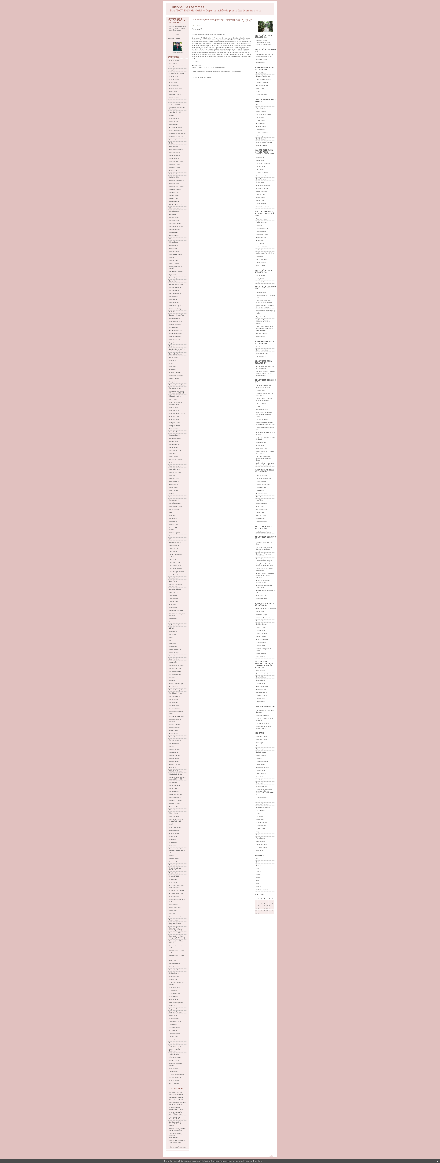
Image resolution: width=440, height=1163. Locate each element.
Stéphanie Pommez (175, 1012)
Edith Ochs (172, 312)
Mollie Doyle (173, 782)
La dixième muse (261, 798)
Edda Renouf (260, 170)
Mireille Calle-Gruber (175, 774)
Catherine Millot (174, 183)
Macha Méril (173, 662)
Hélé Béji (172, 475)
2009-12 (258, 880)
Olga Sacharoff (260, 194)
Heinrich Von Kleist (175, 472)
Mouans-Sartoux (174, 791)
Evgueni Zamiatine (175, 372)
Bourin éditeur (173, 140)
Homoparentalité (174, 497)
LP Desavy (259, 816)
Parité (171, 824)
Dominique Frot (174, 303)
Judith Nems (260, 182)
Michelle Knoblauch (175, 771)
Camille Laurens (174, 152)
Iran (170, 512)
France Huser (173, 407)
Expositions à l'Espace (176, 376)
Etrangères (172, 360)
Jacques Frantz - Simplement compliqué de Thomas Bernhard (265, 575)
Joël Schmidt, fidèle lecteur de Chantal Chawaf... (175, 1124)
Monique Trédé (174, 788)
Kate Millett (172, 604)
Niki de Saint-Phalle (262, 259)
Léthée (258, 813)
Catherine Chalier (174, 165)
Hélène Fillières (174, 481)
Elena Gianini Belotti (175, 321)
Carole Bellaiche (261, 755)
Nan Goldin (259, 256)
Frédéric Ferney (261, 770)
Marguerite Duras (174, 696)
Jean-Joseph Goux (175, 565)
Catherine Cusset (174, 168)
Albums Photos (174, 38)
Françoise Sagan (174, 423)
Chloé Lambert (174, 211)
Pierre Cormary (260, 838)
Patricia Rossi (260, 698)
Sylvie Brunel (173, 1030)
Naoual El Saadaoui (175, 801)
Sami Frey (172, 961)
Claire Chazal (173, 233)
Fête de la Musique (175, 396)
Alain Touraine (260, 671)
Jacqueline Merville (175, 542)
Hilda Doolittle (173, 491)
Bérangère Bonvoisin (175, 127)
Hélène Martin (173, 484)
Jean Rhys (172, 559)
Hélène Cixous (174, 478)
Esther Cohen (173, 357)
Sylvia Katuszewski (175, 1021)
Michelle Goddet (174, 768)
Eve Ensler (172, 369)
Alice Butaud (173, 64)
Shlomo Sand (173, 970)
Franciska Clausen (262, 228)
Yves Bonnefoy (174, 1084)
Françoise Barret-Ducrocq (177, 413)
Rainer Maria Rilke (175, 907)
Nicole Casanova (174, 810)
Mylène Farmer (260, 829)
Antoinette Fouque (177, 53)
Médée (171, 746)
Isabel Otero (173, 522)
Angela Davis (173, 76)
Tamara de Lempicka (262, 207)
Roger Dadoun (174, 920)
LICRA (171, 637)
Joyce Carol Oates (175, 589)
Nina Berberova (174, 816)
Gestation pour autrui (175, 450)
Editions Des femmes (187, 7)
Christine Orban (174, 220)
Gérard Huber (173, 441)
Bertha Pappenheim (175, 130)
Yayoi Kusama (260, 265)
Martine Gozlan (174, 743)
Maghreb (172, 677)
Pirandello (172, 846)
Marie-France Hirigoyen (176, 716)
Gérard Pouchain (174, 444)
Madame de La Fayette (176, 665)
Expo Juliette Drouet (262, 715)
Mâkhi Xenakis (260, 130)
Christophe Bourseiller (176, 226)
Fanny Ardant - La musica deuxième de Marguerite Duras (264, 414)
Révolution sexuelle (175, 917)
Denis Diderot (173, 296)
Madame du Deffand (175, 668)
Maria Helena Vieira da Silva (265, 253)
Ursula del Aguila (261, 847)
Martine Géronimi (261, 822)
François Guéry (174, 410)
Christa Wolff (173, 214)
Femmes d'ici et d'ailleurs (177, 385)
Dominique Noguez (175, 306)
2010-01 (258, 877)
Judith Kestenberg (261, 494)
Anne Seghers (173, 82)
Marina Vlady (173, 731)
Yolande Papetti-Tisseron (177, 1074)
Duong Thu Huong (175, 309)
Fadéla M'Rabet (174, 379)
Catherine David (174, 171)
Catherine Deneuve (175, 174)
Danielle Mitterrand (175, 287)
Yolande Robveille (175, 1077)
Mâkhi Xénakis (173, 687)
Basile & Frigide (261, 752)
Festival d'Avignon (175, 388)
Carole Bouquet (174, 158)
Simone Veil (173, 979)
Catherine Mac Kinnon (263, 618)
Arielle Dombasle (174, 104)
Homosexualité (174, 500)
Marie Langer (260, 506)
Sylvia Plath (173, 1024)
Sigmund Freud (174, 976)
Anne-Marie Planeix (175, 88)
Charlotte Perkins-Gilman (177, 205)
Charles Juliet (173, 199)
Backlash (172, 115)
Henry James (173, 487)
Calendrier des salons (176, 149)
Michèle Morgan (174, 762)
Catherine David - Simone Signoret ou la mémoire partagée (264, 549)
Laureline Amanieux (262, 804)
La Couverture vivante (176, 611)
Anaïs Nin (172, 70)
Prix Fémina (173, 882)
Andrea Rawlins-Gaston (176, 73)
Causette (259, 758)
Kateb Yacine (173, 607)
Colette (171, 257)
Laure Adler (172, 619)
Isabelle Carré (173, 525)
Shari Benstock (174, 967)
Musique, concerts (175, 797)
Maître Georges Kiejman (176, 684)
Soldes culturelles (174, 987)
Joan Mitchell (173, 581)
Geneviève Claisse (262, 234)
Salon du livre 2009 (175, 933)
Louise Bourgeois (174, 653)
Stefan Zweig (173, 1006)
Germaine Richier (261, 176)
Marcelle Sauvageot (175, 690)
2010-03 (258, 871)
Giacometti (172, 453)
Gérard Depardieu (175, 438)
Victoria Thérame (174, 1060)
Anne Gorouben (261, 108)
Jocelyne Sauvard (261, 786)
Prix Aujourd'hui (174, 865)
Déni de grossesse (175, 293)
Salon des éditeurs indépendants (211, 71)
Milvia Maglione (261, 136)
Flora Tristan (173, 399)
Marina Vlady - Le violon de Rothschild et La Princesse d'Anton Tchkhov (264, 328)
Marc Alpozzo (260, 819)
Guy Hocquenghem (175, 466)
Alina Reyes (173, 67)
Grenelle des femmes (176, 460)
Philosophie (173, 836)
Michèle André (173, 752)
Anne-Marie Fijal (174, 85)
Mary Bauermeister (262, 188)
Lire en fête (172, 643)
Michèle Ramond (174, 765)
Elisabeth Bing (173, 327)
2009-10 (258, 887)
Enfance (171, 346)
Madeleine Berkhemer (263, 185)
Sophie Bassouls (174, 993)
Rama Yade (173, 911)
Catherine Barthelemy (263, 163)
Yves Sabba (259, 850)
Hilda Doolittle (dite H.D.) (263, 79)
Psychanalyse (173, 904)
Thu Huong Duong (175, 1046)
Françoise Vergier (174, 426)
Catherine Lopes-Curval (176, 180)
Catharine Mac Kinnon (176, 161)
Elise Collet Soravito (262, 767)
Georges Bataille (174, 435)
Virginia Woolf (173, 1068)
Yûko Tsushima (174, 1081)
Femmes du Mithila (262, 173)
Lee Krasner (260, 244)
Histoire (171, 494)
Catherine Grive (174, 177)
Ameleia (258, 746)
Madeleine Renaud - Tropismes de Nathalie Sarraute (263, 321)
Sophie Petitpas (261, 204)
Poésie (171, 856)
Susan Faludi (173, 1015)
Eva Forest (172, 366)
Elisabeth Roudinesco (176, 330)
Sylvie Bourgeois (174, 1027)
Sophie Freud (173, 999)
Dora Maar (259, 225)
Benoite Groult (173, 124)
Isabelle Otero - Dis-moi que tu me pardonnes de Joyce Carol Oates (265, 312)
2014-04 (258, 859)
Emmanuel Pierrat (174, 337)
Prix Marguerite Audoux (176, 890)
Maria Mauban (173, 702)
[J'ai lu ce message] (438, 1161)
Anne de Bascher (174, 79)
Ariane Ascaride (174, 101)
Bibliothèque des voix (176, 137)
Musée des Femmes (175, 794)
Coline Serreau (174, 264)
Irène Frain (172, 515)
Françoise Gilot (174, 419)
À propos (177, 35)
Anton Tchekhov (174, 98)
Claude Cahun (260, 166)
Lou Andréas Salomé (262, 723)
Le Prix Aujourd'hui (175, 625)
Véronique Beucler (175, 1057)
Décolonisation (174, 290)
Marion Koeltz (173, 734)
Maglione (172, 681)
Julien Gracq (173, 595)
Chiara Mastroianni (175, 208)
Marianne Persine (174, 705)
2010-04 (258, 868)
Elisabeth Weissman (175, 333)
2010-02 (258, 874)
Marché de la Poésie (175, 693)
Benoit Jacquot (174, 121)
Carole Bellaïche (174, 155)
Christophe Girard (174, 229)
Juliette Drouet (173, 601)
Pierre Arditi (172, 839)
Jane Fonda (173, 551)
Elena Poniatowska (175, 324)
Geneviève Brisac (174, 432)
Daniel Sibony (173, 281)
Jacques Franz (173, 548)
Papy (257, 832)
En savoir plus (257, 1161)
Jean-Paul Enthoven (175, 569)
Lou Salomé (173, 646)
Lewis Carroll (173, 631)
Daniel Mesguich (174, 278)
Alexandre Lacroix (261, 736)
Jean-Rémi (259, 783)
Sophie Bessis (173, 996)
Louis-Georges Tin (175, 650)
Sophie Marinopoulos (176, 1003)
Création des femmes (176, 272)
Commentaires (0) (236, 71)
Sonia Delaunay (261, 262)
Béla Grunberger (174, 118)
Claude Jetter (173, 248)
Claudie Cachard (174, 251)
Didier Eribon (173, 299)
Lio (170, 640)
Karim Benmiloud (261, 692)
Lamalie (258, 801)
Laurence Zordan (174, 622)
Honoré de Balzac (174, 503)
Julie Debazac (173, 592)
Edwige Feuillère (174, 318)
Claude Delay (173, 242)
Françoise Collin (174, 416)
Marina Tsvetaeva (174, 727)
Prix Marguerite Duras (176, 893)
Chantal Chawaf (174, 192)
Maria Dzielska (174, 699)
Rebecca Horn (260, 197)
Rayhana (172, 914)
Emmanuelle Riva (174, 340)
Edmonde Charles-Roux (176, 315)
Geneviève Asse (174, 429)
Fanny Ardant (173, 382)
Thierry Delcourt (174, 1040)
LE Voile (171, 628)
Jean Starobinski (174, 562)
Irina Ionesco (173, 518)
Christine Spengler (175, 223)
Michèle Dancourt (174, 755)
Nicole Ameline (174, 807)
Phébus (258, 835)
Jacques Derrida (174, 545)
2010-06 (258, 862)
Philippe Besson (174, 833)
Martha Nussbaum (175, 740)
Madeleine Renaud (175, 674)
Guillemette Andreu (175, 463)
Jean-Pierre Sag (174, 575)
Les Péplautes (260, 810)
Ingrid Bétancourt (174, 509)
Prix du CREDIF (174, 876)
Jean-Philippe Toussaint (176, 572)
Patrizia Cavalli (174, 830)
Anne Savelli (260, 749)
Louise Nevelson (174, 656)
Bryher (171, 143)
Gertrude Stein (173, 447)
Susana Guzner (174, 1018)
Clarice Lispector (174, 239)
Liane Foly (172, 634)
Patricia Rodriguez (175, 827)
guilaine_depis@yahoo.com (177, 1147)
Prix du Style (173, 879)
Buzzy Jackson (174, 146)
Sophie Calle (260, 200)
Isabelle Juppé (173, 536)
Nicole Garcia (173, 813)
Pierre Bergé (173, 843)
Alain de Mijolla (174, 61)
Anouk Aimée (173, 91)
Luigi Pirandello (174, 659)
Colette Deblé (173, 260)
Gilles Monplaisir (261, 774)
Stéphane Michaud (175, 1009)
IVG (170, 539)
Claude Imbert (173, 245)
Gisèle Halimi (173, 457)
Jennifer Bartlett (261, 237)
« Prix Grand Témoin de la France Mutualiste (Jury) (208, 19)
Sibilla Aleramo (174, 973)
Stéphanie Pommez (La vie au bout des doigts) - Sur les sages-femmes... (265, 373)
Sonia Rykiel (173, 990)
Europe (171, 363)
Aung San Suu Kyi (175, 112)
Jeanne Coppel (174, 578)
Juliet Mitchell (173, 598)
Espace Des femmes (175, 354)
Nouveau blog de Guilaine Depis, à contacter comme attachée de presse (177, 28)
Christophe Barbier (262, 761)
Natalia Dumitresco (262, 191)
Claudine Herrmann (175, 254)
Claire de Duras (174, 236)
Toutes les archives (262, 890)
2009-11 (258, 883)
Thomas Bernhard (174, 1043)
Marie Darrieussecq (175, 708)
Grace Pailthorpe (261, 179)
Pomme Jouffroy (174, 859)
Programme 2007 (174, 896)
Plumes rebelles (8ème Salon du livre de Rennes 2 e (177, 850)
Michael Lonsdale (174, 749)
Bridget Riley (260, 160)
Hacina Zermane (174, 469)
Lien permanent (225, 71)
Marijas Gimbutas (174, 724)
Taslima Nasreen (174, 1034)
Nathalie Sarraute (174, 804)
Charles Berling (174, 195)
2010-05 (258, 865)
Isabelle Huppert (174, 533)
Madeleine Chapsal (175, 671)
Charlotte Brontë (174, 202)
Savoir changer (260, 841)
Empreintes (172, 343)
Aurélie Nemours (261, 222)
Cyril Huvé (172, 275)
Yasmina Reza (173, 1071)
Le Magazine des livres (263, 807)
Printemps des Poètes (176, 862)
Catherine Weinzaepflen (176, 186)
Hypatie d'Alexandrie (175, 506)
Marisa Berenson (174, 737)
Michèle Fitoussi (174, 758)
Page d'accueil (230, 19)
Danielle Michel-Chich (176, 284)
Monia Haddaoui (174, 785)
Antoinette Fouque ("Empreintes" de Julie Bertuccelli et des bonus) (263, 42)
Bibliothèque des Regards (177, 134)
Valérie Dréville (174, 1054)
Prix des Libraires (174, 873)
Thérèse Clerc (173, 1037)
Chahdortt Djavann (175, 189)
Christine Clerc (174, 217)
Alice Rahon (260, 157)
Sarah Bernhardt (174, 964)
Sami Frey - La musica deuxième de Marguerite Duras (263, 458)
